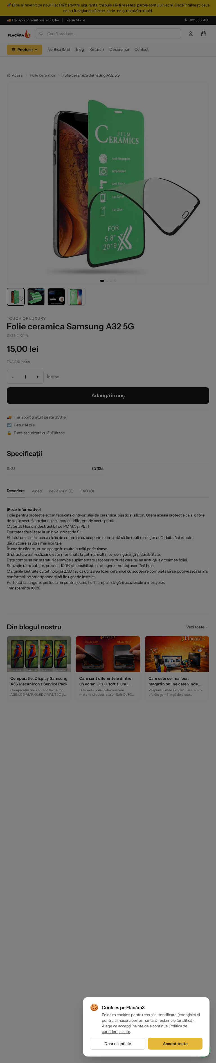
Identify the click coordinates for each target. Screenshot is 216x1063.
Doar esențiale (117, 1043)
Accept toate (175, 1043)
